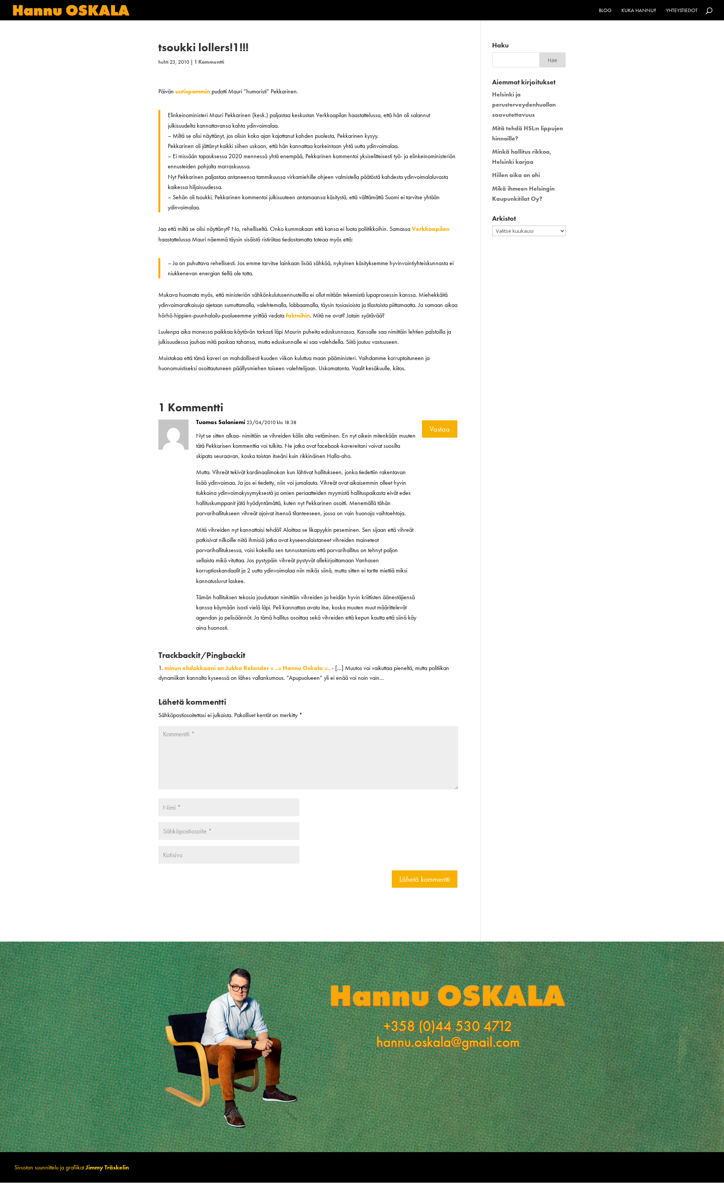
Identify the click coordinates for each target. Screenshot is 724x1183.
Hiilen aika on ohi (516, 175)
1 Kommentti (209, 61)
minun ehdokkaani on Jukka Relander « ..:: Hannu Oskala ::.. (247, 668)
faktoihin (298, 315)
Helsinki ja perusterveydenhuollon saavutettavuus (524, 104)
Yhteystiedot (682, 11)
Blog (605, 11)
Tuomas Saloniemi (220, 422)
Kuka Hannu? (638, 11)
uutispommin (192, 91)
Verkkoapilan (430, 229)
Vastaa (439, 429)
